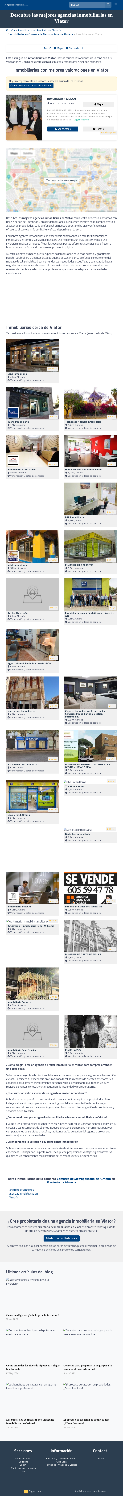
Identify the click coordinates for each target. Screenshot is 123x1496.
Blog (23, 1471)
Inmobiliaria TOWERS (20, 906)
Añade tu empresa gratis (23, 1468)
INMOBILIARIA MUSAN (61, 99)
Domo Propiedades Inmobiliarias (83, 469)
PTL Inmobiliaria (74, 517)
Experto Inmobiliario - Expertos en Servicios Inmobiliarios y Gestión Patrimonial (85, 714)
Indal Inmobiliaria (17, 565)
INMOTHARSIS (73, 1050)
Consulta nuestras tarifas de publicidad (31, 85)
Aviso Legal (61, 1461)
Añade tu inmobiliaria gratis (62, 1238)
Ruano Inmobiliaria (18, 421)
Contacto (100, 1458)
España (10, 30)
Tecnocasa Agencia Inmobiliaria (83, 421)
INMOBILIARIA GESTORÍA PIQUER (83, 954)
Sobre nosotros (23, 1458)
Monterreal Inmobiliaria (21, 711)
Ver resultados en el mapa (61, 180)
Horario (99, 129)
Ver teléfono (64, 129)
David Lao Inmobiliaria (77, 834)
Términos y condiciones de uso (61, 1458)
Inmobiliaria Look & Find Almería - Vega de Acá (89, 614)
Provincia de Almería (61, 1182)
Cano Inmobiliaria (17, 374)
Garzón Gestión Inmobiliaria (23, 764)
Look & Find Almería (19, 815)
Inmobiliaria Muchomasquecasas (83, 906)
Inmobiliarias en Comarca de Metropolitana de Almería (41, 34)
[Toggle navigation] (116, 5)
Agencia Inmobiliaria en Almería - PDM (29, 663)
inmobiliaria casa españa (22, 1050)
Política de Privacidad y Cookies (61, 1464)
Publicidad (23, 1461)
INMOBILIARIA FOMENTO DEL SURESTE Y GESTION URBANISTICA (87, 766)
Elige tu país (34, 1491)
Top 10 (47, 48)
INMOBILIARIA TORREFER (79, 565)
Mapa (99, 104)
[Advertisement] (61, 300)
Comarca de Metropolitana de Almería (84, 1179)
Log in (23, 1464)
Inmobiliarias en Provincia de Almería (39, 30)
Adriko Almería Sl (18, 613)
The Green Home (74, 786)
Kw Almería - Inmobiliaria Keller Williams (31, 926)
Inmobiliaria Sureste (19, 1002)
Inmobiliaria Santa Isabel (22, 469)
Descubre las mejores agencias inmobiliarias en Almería (23, 1193)
